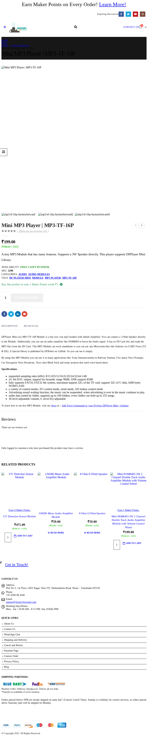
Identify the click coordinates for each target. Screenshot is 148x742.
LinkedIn (18, 314)
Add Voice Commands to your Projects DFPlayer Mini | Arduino (95, 405)
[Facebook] (121, 14)
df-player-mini (20, 278)
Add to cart (29, 297)
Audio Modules (39, 274)
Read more (57, 532)
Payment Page (11, 650)
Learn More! (112, 4)
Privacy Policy (11, 661)
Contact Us (9, 629)
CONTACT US (131, 27)
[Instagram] (142, 14)
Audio (22, 274)
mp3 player (53, 278)
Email (24, 314)
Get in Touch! (16, 564)
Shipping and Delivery (15, 639)
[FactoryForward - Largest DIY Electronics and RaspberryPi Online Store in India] (18, 27)
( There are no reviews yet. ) (33, 231)
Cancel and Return (13, 645)
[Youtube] (135, 14)
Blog (6, 666)
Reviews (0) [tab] (31, 326)
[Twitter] (128, 14)
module (37, 278)
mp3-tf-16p (69, 278)
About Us (9, 623)
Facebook (4, 314)
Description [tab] (9, 326)
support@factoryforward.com (21, 602)
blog (53, 405)
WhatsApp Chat (12, 634)
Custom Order (11, 656)
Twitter (11, 314)
